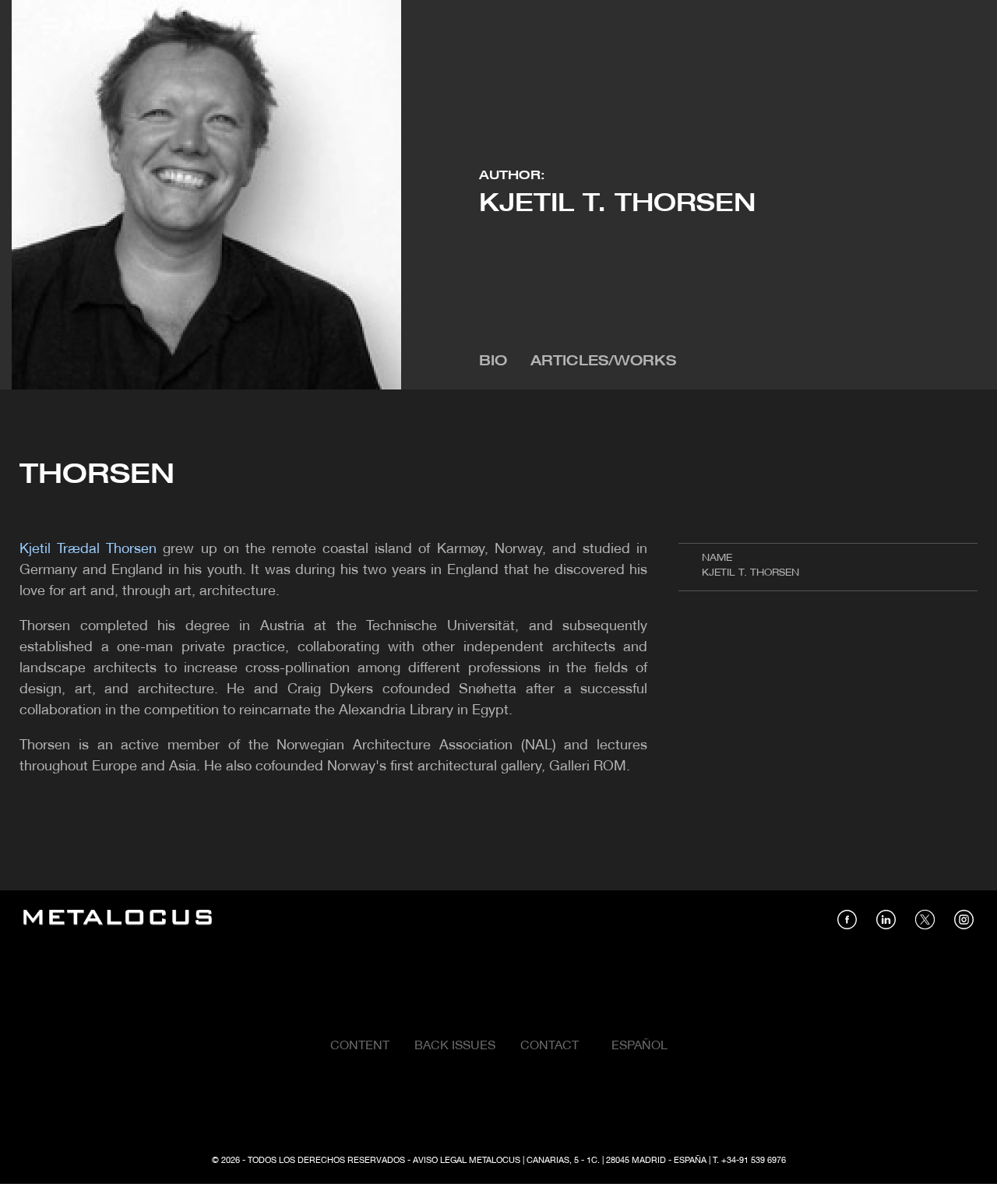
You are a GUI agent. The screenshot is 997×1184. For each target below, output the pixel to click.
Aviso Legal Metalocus (466, 1161)
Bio (493, 361)
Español (639, 1046)
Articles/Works (603, 361)
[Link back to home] (117, 919)
